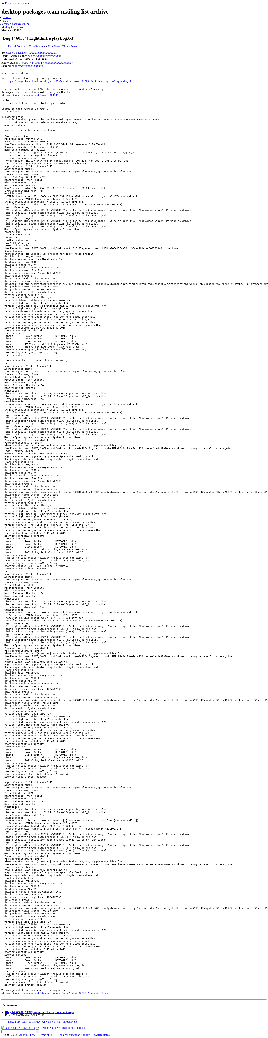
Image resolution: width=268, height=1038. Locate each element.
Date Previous (37, 46)
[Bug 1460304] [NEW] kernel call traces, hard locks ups (39, 1012)
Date (5, 20)
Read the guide (49, 1027)
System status (102, 1034)
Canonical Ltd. (26, 1034)
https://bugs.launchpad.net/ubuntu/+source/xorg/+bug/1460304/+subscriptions (55, 993)
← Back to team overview (16, 3)
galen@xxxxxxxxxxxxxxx (44, 55)
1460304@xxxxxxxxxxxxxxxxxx (51, 62)
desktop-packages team (15, 23)
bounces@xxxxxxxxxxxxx (27, 65)
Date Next (54, 46)
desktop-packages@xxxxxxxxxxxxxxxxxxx (31, 52)
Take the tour (28, 1027)
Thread (7, 17)
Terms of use (46, 1034)
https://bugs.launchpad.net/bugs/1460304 (29, 95)
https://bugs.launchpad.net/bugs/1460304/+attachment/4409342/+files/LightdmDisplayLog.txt (70, 81)
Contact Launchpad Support (74, 1034)
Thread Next (69, 46)
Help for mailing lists (74, 1027)
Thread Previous (17, 46)
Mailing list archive (12, 27)
